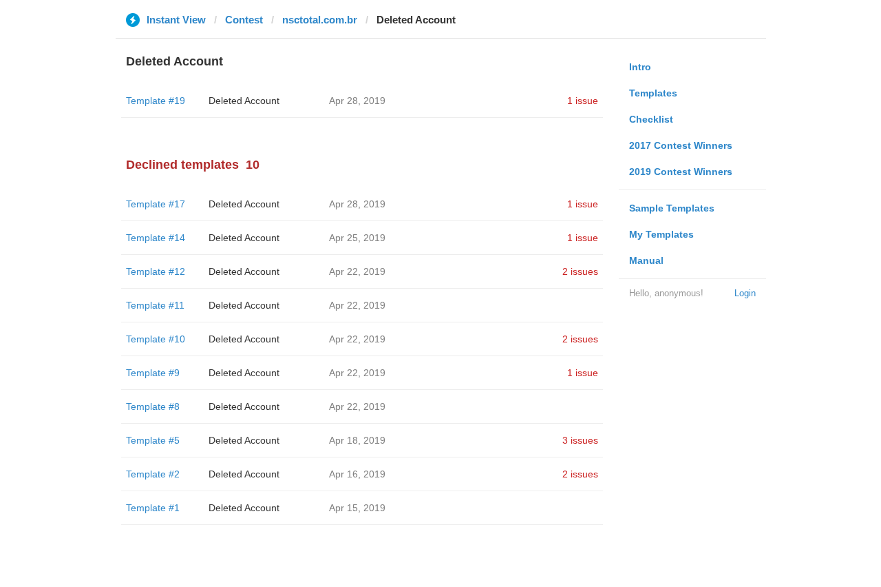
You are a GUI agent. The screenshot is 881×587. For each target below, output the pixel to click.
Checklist (651, 119)
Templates (653, 93)
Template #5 (153, 440)
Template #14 (155, 237)
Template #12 (155, 271)
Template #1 (153, 507)
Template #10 (155, 338)
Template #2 (153, 474)
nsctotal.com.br (319, 19)
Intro (640, 66)
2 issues (580, 271)
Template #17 (155, 203)
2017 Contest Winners (680, 145)
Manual (646, 260)
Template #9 (153, 372)
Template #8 (153, 406)
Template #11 (155, 305)
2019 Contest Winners (680, 171)
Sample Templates (671, 208)
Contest (244, 19)
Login (745, 293)
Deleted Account (244, 100)
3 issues (580, 440)
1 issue (582, 100)
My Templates (661, 234)
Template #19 (155, 100)
